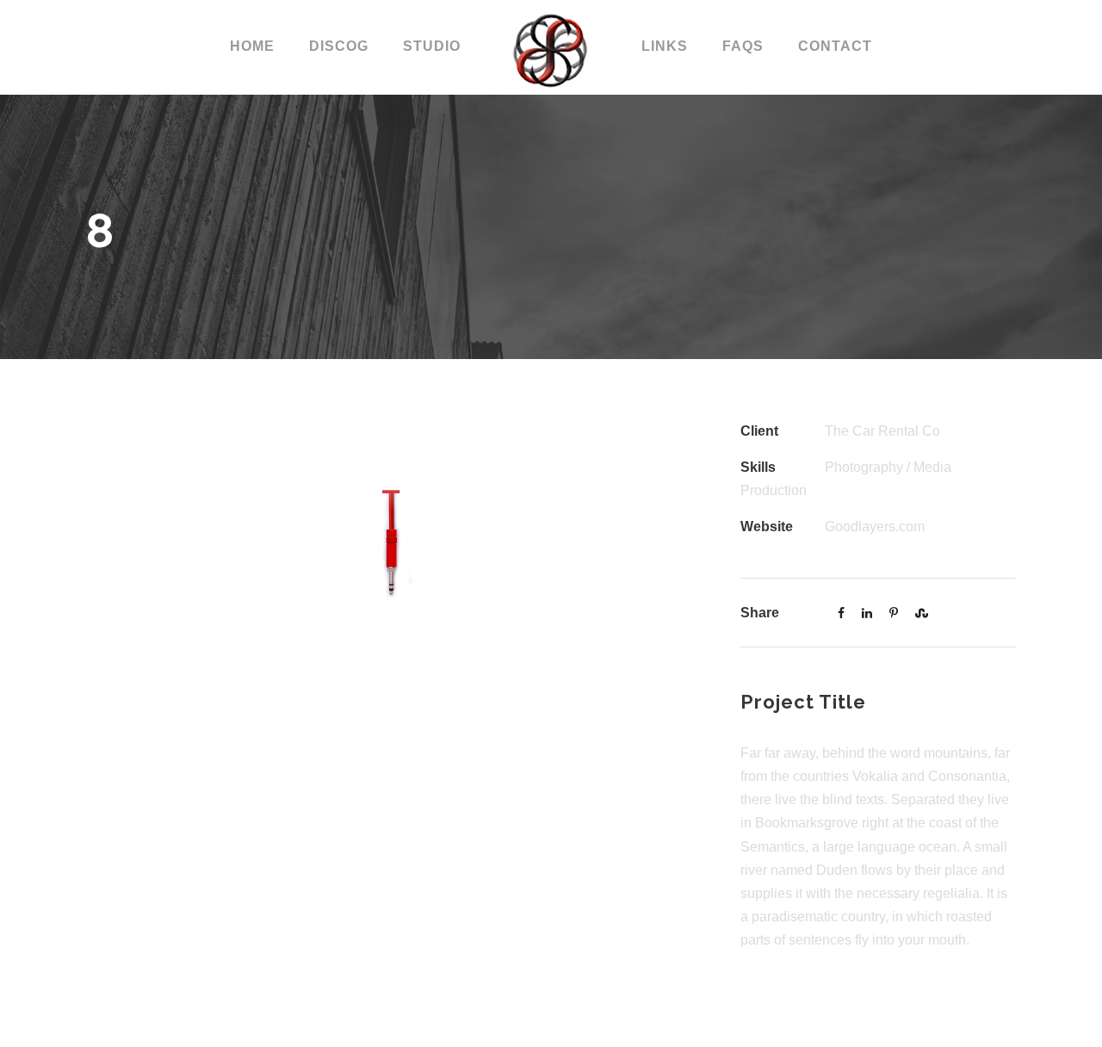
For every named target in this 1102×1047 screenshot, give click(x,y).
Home (252, 46)
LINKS (664, 46)
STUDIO (432, 46)
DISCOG (338, 46)
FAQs (743, 46)
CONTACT (835, 46)
